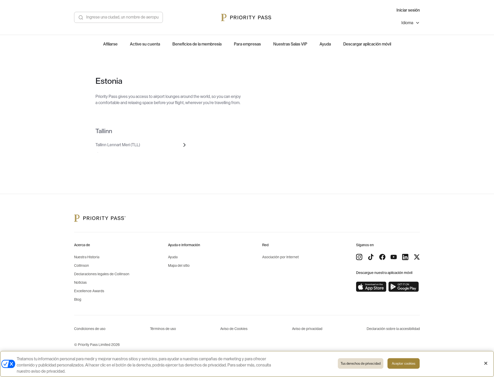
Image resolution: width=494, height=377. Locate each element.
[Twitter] (417, 257)
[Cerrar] (485, 363)
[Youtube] (394, 257)
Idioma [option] (407, 23)
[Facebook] (382, 257)
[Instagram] (359, 257)
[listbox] (410, 23)
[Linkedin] (405, 257)
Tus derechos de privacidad (361, 363)
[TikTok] (371, 257)
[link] (371, 287)
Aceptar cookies (404, 363)
